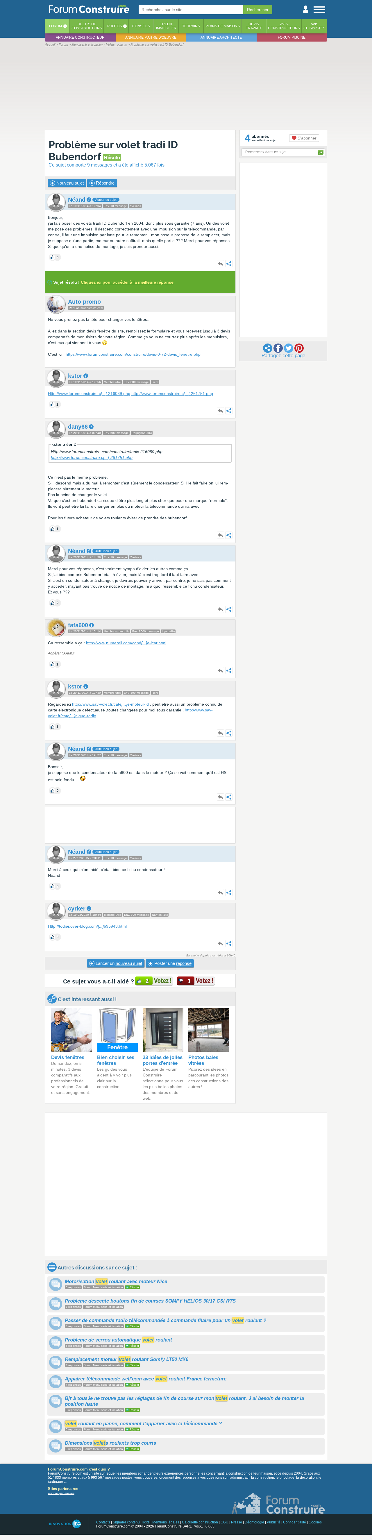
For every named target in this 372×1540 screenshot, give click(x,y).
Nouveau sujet (69, 182)
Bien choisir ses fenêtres (115, 1060)
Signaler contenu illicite (131, 1522)
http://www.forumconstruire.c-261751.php (172, 393)
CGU (224, 1522)
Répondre (105, 182)
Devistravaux (254, 26)
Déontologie (254, 1522)
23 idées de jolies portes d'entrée (163, 1060)
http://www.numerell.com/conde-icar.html (126, 643)
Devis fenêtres (67, 1057)
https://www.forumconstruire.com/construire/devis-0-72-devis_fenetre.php (133, 354)
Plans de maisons (222, 26)
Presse (236, 1522)
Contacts (103, 1522)
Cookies (315, 1522)
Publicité (273, 1522)
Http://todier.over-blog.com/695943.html (87, 926)
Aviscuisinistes (314, 26)
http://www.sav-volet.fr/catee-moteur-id (110, 704)
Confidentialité (294, 1522)
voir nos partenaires (61, 1493)
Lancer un (118, 963)
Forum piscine (291, 37)
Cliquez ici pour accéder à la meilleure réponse (127, 282)
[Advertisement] (186, 87)
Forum (55, 26)
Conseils (141, 26)
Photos (114, 26)
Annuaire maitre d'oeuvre (150, 37)
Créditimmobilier (166, 26)
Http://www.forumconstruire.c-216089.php (89, 393)
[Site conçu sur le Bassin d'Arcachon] (64, 1524)
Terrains (191, 26)
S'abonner (306, 138)
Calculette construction (200, 1522)
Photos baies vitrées (203, 1060)
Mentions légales (165, 1522)
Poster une (172, 963)
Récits (86, 26)
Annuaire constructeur (80, 37)
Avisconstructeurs (284, 26)
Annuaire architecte (221, 37)
